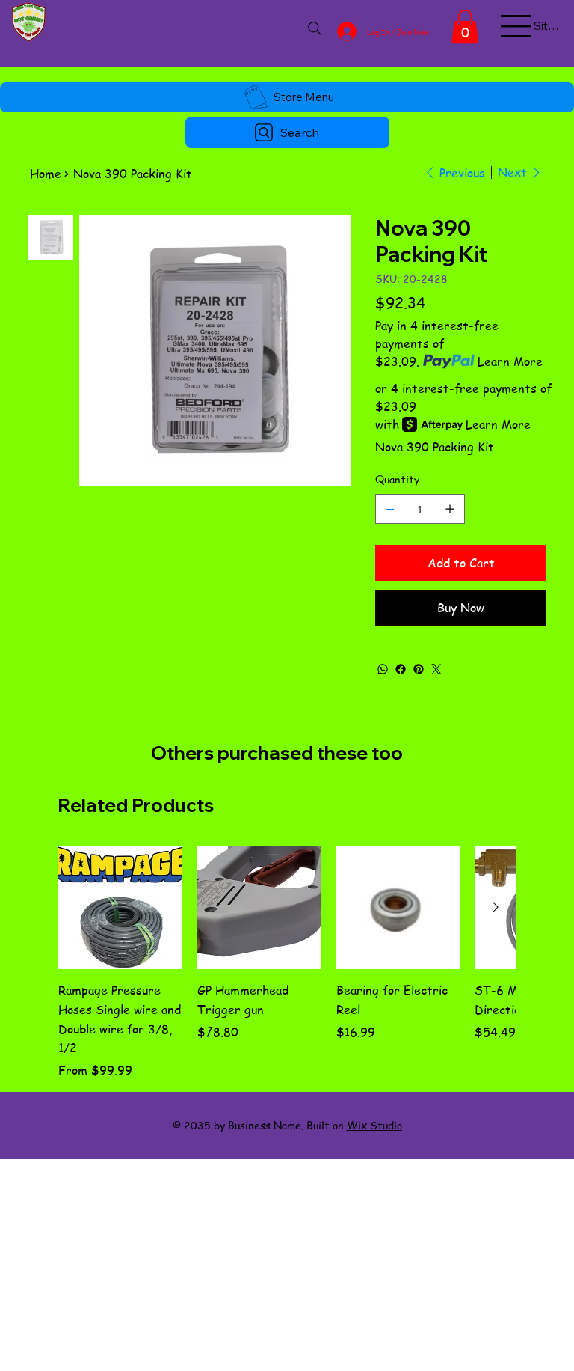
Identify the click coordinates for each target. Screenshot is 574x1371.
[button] (465, 26)
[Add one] (450, 509)
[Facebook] (400, 669)
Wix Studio (374, 1124)
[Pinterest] (418, 669)
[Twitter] (436, 669)
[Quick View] (120, 908)
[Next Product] (495, 907)
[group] (287, 962)
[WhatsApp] (382, 669)
